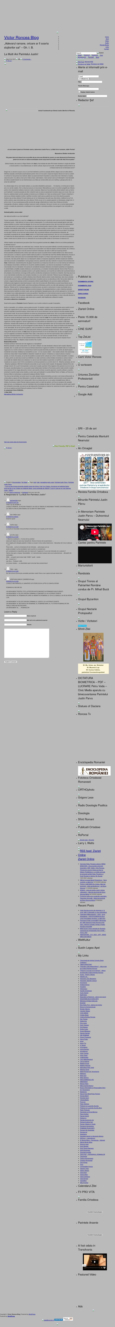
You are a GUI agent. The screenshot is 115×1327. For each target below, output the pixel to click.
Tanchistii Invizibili (85, 1152)
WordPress (32, 1314)
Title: (80, 82)
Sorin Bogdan (84, 1146)
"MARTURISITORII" (86, 964)
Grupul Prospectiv (85, 1037)
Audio (107, 43)
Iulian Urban (84, 1055)
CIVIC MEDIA (84, 1013)
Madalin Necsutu (85, 1065)
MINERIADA (84, 1082)
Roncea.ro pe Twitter (97, 64)
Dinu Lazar (83, 1023)
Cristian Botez (84, 1015)
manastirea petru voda (47, 482)
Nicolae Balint (84, 1096)
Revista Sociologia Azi (87, 1120)
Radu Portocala (85, 1110)
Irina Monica (84, 1051)
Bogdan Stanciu (85, 1009)
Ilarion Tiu (83, 1043)
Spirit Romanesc (85, 1150)
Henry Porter (84, 1039)
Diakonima (83, 1021)
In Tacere (83, 1045)
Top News (24, 482)
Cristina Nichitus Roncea (87, 1017)
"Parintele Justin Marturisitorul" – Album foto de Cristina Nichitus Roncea (93, 967)
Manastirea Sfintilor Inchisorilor (13, 394)
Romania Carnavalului (87, 1126)
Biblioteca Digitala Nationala (88, 1001)
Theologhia (83, 1156)
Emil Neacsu (84, 1027)
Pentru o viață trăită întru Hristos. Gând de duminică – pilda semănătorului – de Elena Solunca (93, 886)
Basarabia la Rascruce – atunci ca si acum (93, 997)
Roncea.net (83, 1132)
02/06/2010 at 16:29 (12, 581)
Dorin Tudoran (84, 1025)
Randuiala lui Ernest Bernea (88, 1112)
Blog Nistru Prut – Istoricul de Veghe (91, 1005)
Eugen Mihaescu (85, 1031)
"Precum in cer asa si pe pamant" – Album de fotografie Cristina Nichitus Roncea (93, 971)
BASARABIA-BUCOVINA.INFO (89, 999)
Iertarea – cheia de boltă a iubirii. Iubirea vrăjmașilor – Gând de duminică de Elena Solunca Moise (92, 892)
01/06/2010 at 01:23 (12, 502)
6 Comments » (26, 59)
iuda (38, 482)
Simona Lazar (84, 1144)
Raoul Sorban (84, 1114)
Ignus (81, 1041)
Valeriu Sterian (84, 1170)
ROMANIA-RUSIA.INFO (87, 1128)
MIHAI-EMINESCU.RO (87, 1080)
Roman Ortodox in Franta (87, 1124)
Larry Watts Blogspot (86, 1059)
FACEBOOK (82, 298)
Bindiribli (82, 1003)
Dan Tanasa (83, 1019)
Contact (106, 49)
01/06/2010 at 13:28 (12, 527)
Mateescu (83, 1073)
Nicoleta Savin (84, 1098)
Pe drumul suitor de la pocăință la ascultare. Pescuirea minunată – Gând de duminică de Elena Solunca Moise (93, 898)
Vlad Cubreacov (85, 1176)
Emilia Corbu (84, 1029)
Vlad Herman (84, 1179)
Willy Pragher (84, 1183)
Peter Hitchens (84, 1104)
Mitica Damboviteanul (86, 1086)
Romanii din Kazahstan (87, 1130)
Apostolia (83, 987)
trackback (25, 492)
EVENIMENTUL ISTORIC (85, 281)
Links (107, 47)
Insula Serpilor (84, 1049)
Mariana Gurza (84, 1069)
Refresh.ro (83, 1118)
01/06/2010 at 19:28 (12, 571)
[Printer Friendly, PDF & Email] (64, 446)
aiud (34, 482)
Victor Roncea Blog (21, 37)
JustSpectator (84, 1057)
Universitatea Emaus (86, 1166)
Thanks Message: (83, 86)
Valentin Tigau (84, 1168)
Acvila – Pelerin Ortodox (87, 974)
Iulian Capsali (84, 1053)
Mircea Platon (84, 1084)
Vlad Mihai (83, 1181)
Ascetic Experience (86, 991)
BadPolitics (83, 995)
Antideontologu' (85, 985)
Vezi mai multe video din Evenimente (15, 442)
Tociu (81, 1164)
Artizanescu (83, 989)
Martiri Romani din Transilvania (89, 1071)
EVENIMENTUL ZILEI (84, 286)
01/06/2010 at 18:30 (12, 537)
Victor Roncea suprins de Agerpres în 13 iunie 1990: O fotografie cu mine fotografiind (93, 911)
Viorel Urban (84, 1174)
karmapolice (14, 500)
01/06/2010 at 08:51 (12, 517)
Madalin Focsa (84, 1063)
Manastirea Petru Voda (87, 1067)
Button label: (82, 96)
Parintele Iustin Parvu (61, 482)
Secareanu (83, 1134)
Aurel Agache (84, 993)
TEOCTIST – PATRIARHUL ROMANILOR (92, 1154)
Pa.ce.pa (82, 1102)
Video (107, 41)
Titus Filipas (83, 1162)
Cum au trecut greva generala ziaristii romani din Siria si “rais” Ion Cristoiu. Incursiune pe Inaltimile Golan (37, 486)
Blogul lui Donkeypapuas (87, 1007)
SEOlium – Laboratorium (87, 1138)
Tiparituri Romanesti (86, 1160)
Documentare (16, 482)
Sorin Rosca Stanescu (87, 1148)
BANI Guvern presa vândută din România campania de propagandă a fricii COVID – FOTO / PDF (92, 930)
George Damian (85, 1033)
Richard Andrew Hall (86, 1122)
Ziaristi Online (86, 859)
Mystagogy (83, 1092)
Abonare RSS (89, 62)
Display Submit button (87, 92)
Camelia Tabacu (85, 1011)
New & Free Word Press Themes (90, 1094)
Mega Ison (83, 1075)
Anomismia (83, 983)
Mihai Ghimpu (84, 1078)
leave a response (14, 492)
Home (107, 37)
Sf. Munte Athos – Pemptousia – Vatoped (92, 1140)
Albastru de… (84, 976)
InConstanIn (83, 1047)
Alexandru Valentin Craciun (88, 981)
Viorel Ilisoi (83, 1172)
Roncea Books (104, 45)
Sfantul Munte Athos (86, 1142)
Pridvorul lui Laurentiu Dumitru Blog (91, 1108)
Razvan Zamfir (84, 1116)
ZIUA (107, 39)
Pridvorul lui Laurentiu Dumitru (89, 1106)
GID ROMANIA (84, 1035)
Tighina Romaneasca (86, 1158)
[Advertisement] (57, 15)
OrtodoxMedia (84, 1100)
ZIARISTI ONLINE (83, 290)
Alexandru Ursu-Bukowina (88, 979)
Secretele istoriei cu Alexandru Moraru (91, 1136)
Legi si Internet (84, 1061)
